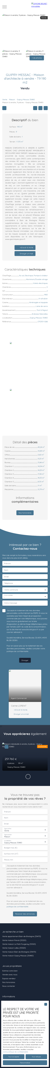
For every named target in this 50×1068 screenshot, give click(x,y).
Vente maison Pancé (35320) (14, 940)
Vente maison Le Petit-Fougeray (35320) (19, 944)
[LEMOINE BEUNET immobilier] (39, 7)
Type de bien (8, 834)
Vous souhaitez (8, 595)
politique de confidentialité (17, 651)
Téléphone (8, 583)
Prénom (7, 563)
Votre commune (11, 590)
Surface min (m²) (11, 854)
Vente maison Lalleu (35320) (14, 948)
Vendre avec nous (9, 974)
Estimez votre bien (10, 971)
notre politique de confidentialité (15, 1052)
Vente (4, 99)
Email (6, 577)
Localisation (7, 840)
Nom (6, 570)
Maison (12, 99)
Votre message (10, 603)
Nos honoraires (8, 982)
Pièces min (8, 860)
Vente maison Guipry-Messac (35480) (18, 955)
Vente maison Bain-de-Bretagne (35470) (19, 952)
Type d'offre (7, 828)
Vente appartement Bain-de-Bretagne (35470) (21, 936)
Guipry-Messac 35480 (26, 99)
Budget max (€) (10, 848)
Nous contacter (8, 986)
